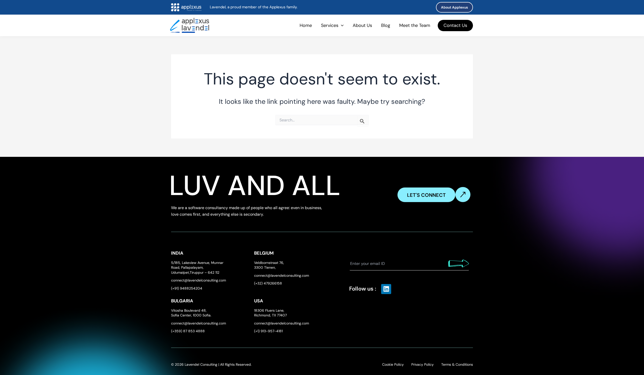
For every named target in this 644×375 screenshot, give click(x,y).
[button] (454, 7)
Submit (458, 263)
